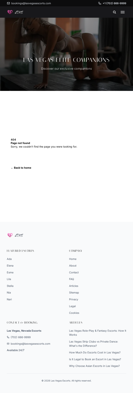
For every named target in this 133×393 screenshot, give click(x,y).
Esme (10, 272)
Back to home (21, 167)
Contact (74, 272)
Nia (9, 292)
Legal (72, 306)
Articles (73, 285)
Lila (9, 279)
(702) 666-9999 (21, 337)
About (72, 265)
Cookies (74, 312)
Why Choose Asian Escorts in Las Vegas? (94, 366)
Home (72, 259)
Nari (9, 299)
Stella (10, 285)
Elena (10, 265)
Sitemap (74, 292)
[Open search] (114, 12)
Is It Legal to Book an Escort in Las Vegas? (95, 359)
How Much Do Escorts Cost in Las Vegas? (95, 352)
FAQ (71, 279)
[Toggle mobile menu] (122, 12)
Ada (9, 259)
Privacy (73, 299)
